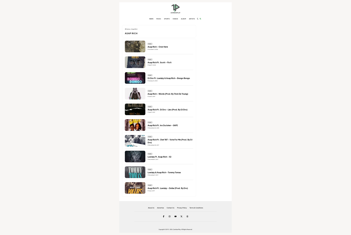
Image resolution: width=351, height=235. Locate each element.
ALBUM (183, 19)
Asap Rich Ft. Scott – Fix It (159, 62)
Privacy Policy (182, 208)
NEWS (151, 19)
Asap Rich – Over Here (158, 47)
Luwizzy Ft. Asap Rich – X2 (159, 157)
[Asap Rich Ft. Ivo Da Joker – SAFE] (135, 125)
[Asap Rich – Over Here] (135, 46)
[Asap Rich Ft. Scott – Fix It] (135, 62)
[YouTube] (175, 216)
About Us (151, 208)
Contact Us (170, 208)
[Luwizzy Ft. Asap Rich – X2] (135, 156)
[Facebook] (163, 216)
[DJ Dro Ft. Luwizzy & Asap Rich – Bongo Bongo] (135, 78)
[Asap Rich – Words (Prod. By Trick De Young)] (135, 93)
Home (128, 29)
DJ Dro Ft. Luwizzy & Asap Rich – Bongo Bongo (169, 78)
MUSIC (158, 19)
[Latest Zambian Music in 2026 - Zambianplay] (175, 8)
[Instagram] (169, 216)
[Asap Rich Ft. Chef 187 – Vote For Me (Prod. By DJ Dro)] (135, 141)
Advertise (160, 208)
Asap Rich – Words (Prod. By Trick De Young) (168, 94)
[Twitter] (181, 216)
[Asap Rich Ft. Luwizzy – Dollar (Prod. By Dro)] (135, 188)
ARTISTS (192, 19)
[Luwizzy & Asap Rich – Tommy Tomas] (135, 172)
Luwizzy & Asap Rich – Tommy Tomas (164, 172)
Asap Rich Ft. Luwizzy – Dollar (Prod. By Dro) (168, 188)
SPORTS (167, 19)
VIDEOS (175, 19)
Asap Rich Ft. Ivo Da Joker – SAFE (163, 125)
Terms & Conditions (196, 208)
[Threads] (187, 216)
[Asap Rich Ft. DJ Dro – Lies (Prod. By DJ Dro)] (135, 109)
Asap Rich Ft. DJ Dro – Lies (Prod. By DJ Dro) (167, 109)
